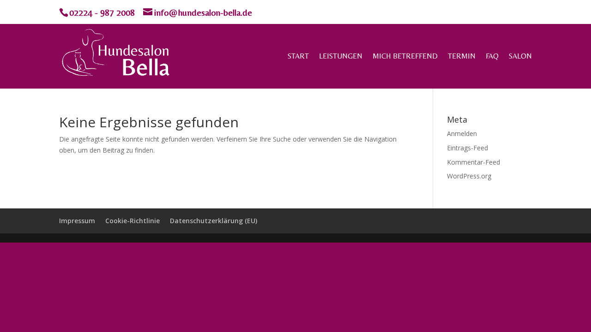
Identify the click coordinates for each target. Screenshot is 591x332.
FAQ (492, 56)
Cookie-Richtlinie (132, 220)
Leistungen (340, 56)
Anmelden (462, 133)
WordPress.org (469, 176)
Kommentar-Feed (473, 162)
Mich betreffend (405, 56)
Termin (462, 56)
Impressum (77, 220)
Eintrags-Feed (467, 147)
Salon (520, 56)
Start (298, 56)
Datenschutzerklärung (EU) (213, 220)
